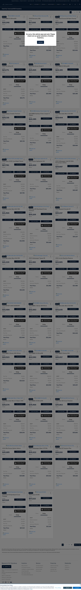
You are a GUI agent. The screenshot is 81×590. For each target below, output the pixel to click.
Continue (40, 42)
